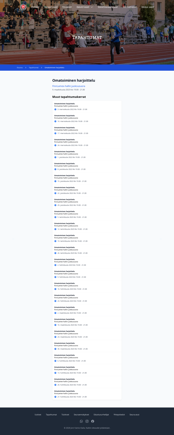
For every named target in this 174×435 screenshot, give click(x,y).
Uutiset (35, 7)
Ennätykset (83, 7)
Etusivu (20, 67)
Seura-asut (148, 7)
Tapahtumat (51, 7)
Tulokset (67, 7)
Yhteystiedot (130, 7)
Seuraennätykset (81, 414)
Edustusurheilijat (108, 7)
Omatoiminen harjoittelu (54, 67)
